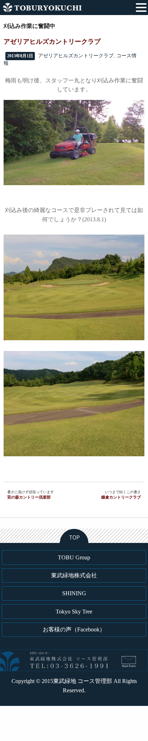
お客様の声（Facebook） (74, 629)
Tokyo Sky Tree (74, 611)
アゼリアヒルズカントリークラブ (76, 55)
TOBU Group (74, 557)
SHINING (74, 593)
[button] (141, 7)
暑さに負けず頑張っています (30, 494)
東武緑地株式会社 (74, 575)
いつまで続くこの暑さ (121, 494)
